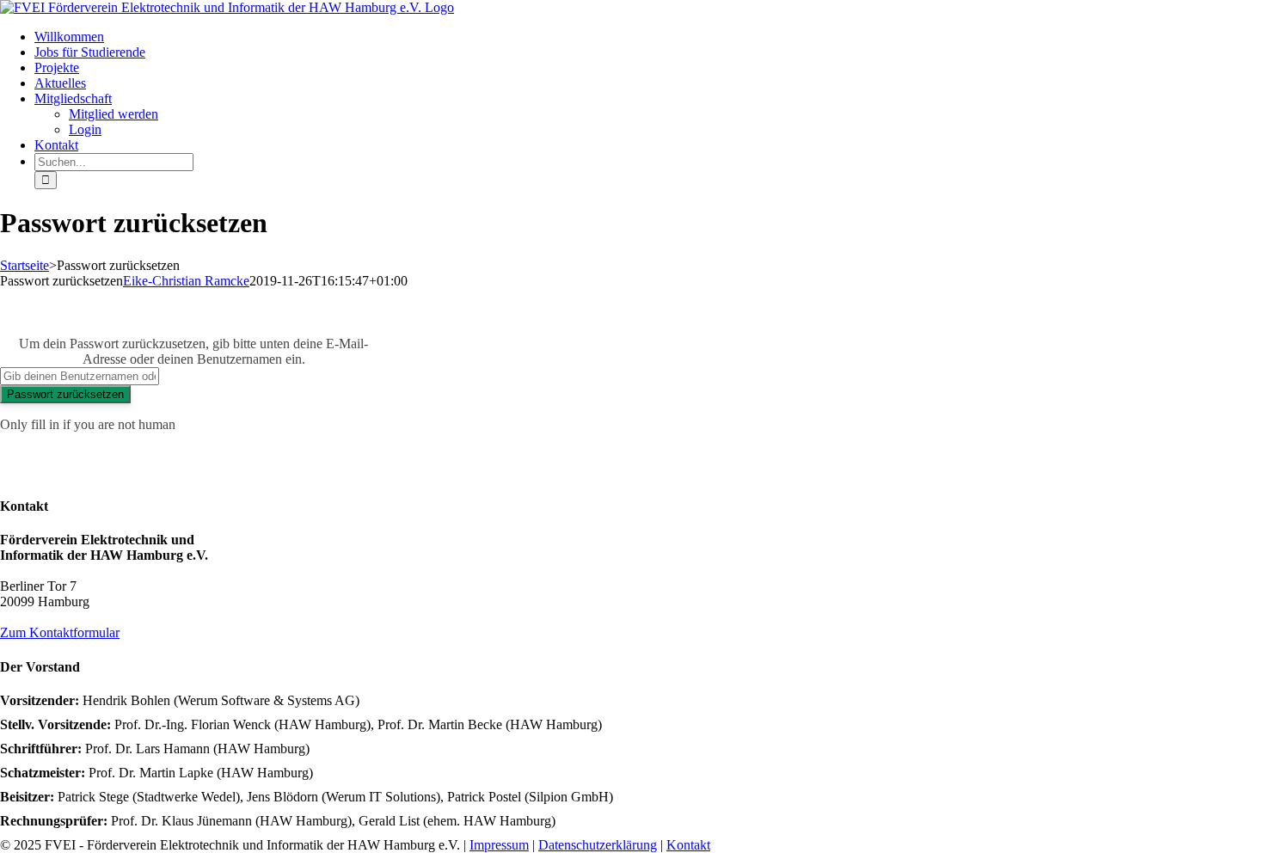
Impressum (499, 845)
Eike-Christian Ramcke (186, 280)
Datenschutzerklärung (597, 845)
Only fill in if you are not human (87, 424)
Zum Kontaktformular (60, 632)
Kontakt (688, 845)
